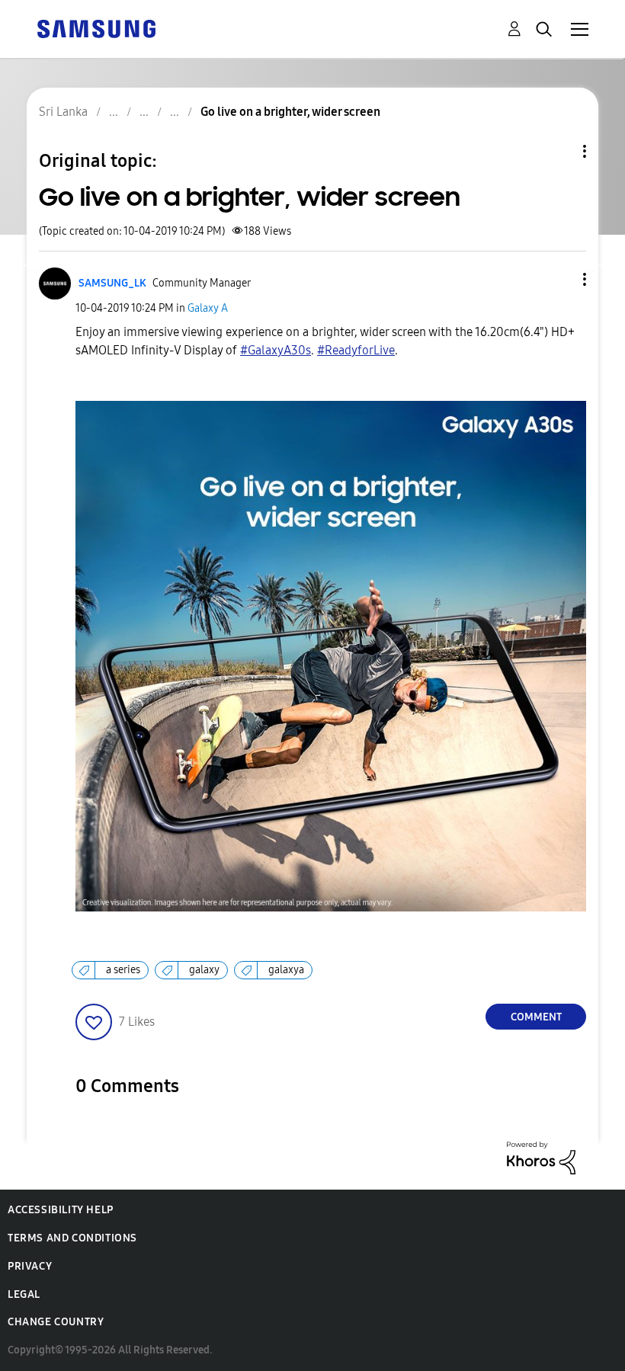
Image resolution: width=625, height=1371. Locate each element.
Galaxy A (208, 308)
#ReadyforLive (356, 350)
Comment (536, 1017)
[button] (559, 279)
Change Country (56, 1321)
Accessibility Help (61, 1209)
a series (123, 969)
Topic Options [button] (558, 151)
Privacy (30, 1266)
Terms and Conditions (72, 1238)
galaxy (204, 969)
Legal (24, 1294)
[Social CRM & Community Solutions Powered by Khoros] (541, 1157)
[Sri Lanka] (96, 28)
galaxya (286, 969)
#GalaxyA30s (275, 350)
